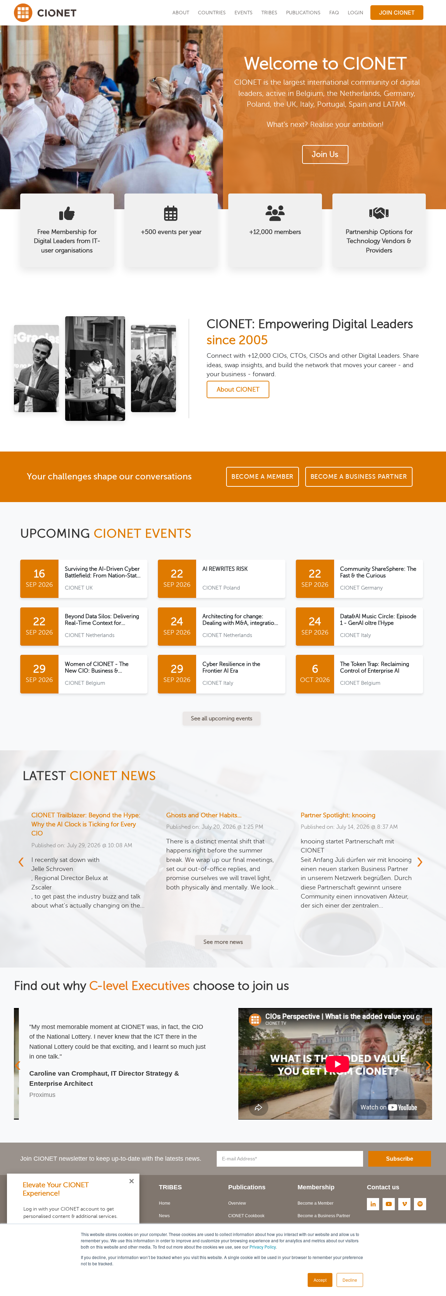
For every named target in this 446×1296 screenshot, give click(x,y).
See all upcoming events (221, 718)
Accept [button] (320, 1280)
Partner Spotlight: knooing (203, 815)
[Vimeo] (404, 1204)
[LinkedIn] (373, 1204)
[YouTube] (389, 1204)
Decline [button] (350, 1280)
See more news (223, 942)
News (164, 1215)
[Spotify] (420, 1204)
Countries (212, 12)
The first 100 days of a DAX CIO (346, 815)
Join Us (325, 154)
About (180, 12)
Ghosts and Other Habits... (69, 815)
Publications (303, 12)
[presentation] (25, 861)
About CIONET (238, 389)
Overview (237, 1203)
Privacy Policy (262, 1247)
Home (164, 1203)
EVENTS (243, 12)
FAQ (334, 12)
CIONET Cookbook (246, 1215)
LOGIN (355, 12)
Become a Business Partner (324, 1215)
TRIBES (269, 12)
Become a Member (315, 1203)
